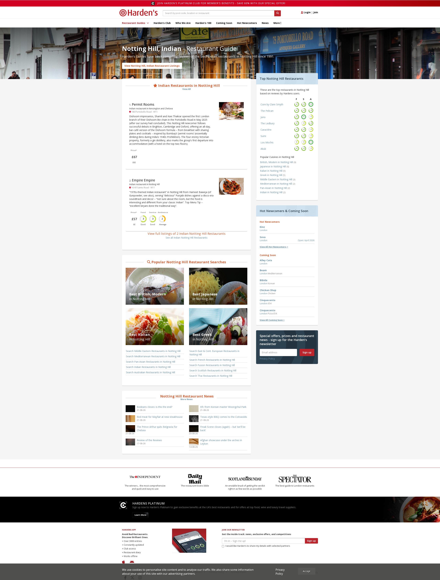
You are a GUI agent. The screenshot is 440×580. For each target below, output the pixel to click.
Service (152, 212)
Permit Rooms (143, 104)
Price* (134, 150)
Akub (263, 148)
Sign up (306, 352)
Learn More (140, 514)
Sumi (263, 136)
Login (307, 12)
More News (186, 399)
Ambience (163, 212)
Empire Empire (143, 180)
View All (186, 89)
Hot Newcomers (247, 23)
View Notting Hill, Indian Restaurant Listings (152, 65)
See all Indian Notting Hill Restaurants (186, 237)
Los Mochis (267, 142)
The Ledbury (267, 123)
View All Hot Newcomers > (274, 246)
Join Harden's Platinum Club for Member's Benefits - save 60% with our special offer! (221, 3)
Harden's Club (162, 23)
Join (315, 12)
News (265, 23)
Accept (306, 571)
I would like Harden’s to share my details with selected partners (257, 545)
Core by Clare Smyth (272, 104)
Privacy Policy (267, 358)
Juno (263, 117)
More (276, 23)
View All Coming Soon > (272, 320)
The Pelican (267, 110)
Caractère (266, 129)
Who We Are (183, 23)
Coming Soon (224, 23)
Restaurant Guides (134, 23)
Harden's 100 (203, 23)
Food (143, 212)
